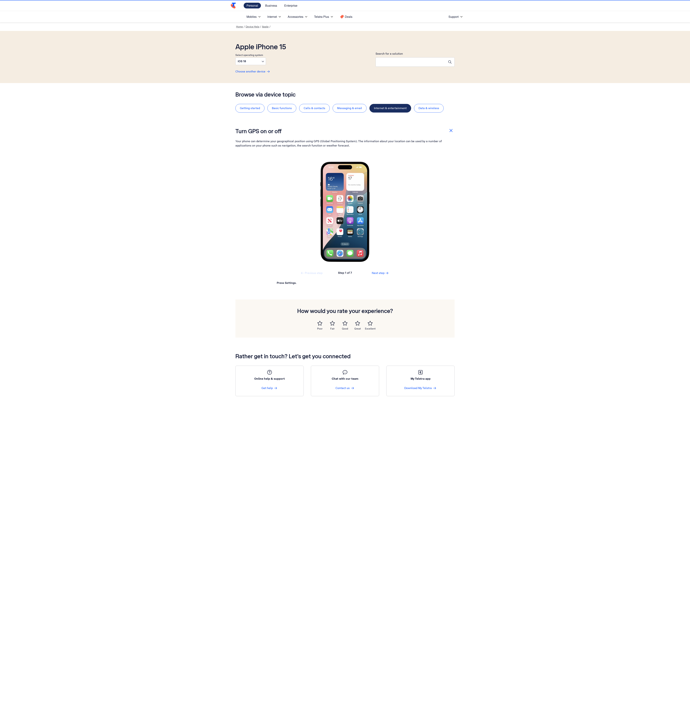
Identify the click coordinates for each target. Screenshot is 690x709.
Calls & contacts (314, 108)
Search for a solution (389, 54)
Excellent (370, 328)
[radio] (320, 323)
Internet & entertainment (390, 108)
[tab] (249, 108)
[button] (250, 61)
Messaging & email (349, 108)
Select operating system (249, 55)
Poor (320, 328)
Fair (332, 328)
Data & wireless (428, 108)
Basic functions (282, 108)
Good (345, 328)
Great (357, 328)
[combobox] (410, 62)
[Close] (451, 130)
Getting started (250, 108)
